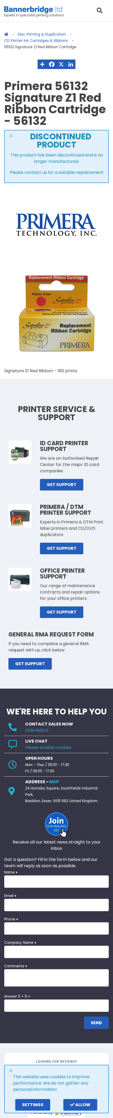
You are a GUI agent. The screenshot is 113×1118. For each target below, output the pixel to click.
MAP (54, 782)
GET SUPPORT (61, 485)
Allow (82, 1105)
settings (32, 1105)
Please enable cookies (48, 747)
